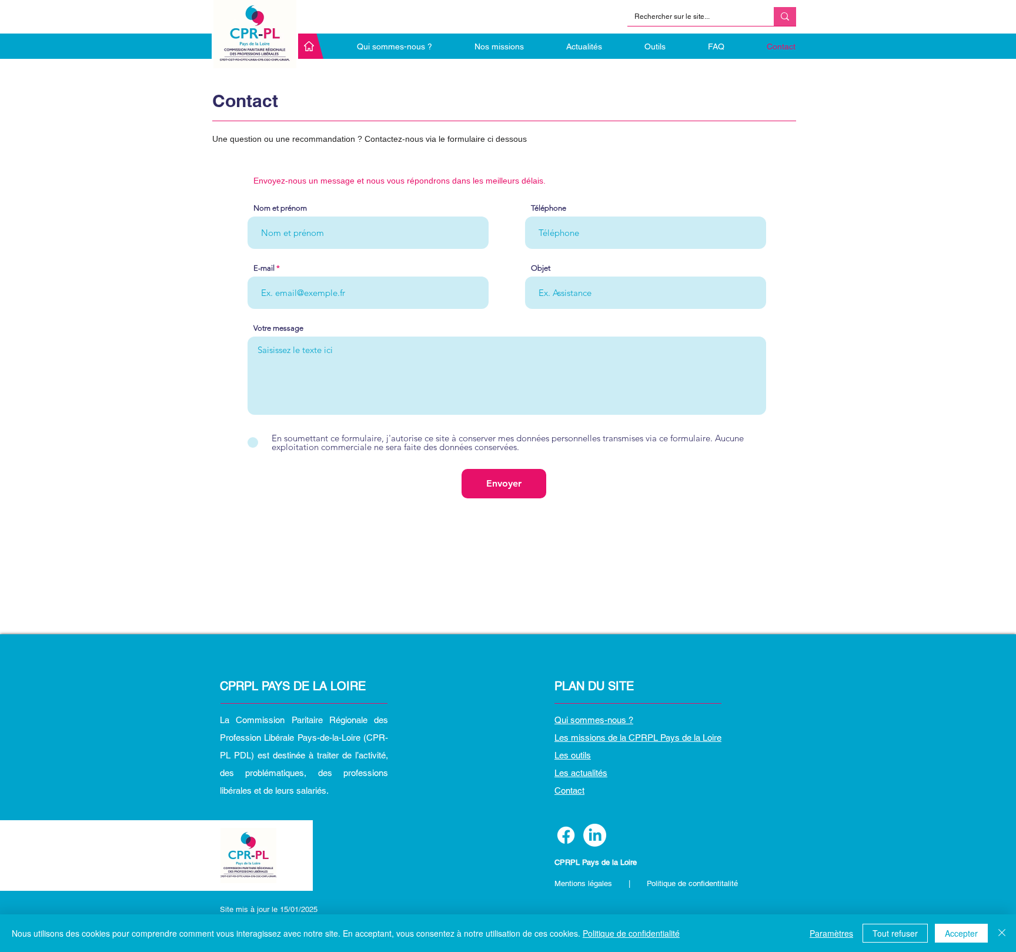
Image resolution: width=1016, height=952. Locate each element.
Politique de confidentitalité (692, 883)
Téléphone (548, 208)
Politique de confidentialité (631, 933)
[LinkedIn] (594, 835)
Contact (569, 790)
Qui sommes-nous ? (593, 720)
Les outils (572, 755)
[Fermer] (1002, 933)
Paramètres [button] (831, 933)
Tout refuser (895, 933)
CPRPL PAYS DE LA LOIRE (293, 686)
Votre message (278, 328)
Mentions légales (584, 883)
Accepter (961, 933)
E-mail (264, 268)
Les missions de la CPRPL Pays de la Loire (637, 738)
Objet (540, 268)
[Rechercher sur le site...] (785, 16)
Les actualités (580, 773)
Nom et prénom (280, 208)
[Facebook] (565, 835)
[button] (642, 46)
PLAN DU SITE (594, 686)
